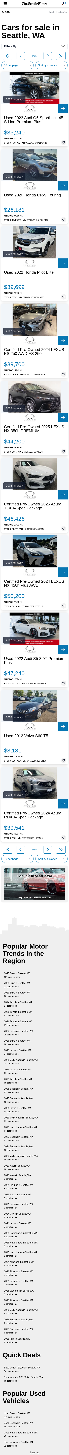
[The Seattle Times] (34, 4)
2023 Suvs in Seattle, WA (17, 994)
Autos (6, 12)
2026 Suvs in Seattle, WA (17, 1042)
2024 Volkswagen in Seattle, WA (21, 1158)
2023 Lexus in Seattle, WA (17, 1052)
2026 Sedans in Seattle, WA (18, 1206)
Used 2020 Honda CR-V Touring (32, 195)
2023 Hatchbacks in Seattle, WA (21, 1129)
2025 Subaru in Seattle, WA (18, 1100)
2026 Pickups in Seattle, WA (18, 1302)
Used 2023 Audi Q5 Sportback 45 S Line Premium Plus (33, 120)
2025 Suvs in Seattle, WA (17, 975)
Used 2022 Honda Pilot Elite (29, 272)
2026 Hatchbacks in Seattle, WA (21, 1254)
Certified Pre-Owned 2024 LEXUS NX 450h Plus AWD (34, 583)
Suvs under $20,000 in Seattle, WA (22, 1369)
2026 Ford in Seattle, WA (17, 1340)
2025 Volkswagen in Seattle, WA (21, 1062)
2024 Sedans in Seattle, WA (18, 1033)
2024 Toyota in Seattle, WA (18, 1004)
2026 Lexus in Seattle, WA (17, 1225)
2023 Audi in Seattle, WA (17, 1167)
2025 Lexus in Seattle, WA (17, 1110)
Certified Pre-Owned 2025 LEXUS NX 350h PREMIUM (34, 429)
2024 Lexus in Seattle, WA (17, 1071)
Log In (52, 11)
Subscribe (62, 11)
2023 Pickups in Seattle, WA (18, 1273)
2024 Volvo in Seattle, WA (17, 1215)
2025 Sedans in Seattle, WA (18, 1090)
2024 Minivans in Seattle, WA (19, 1264)
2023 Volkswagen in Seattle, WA (21, 1119)
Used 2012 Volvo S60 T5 (26, 736)
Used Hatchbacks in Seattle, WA (21, 1434)
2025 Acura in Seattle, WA (17, 1196)
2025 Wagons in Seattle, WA (19, 1292)
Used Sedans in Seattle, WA (18, 1425)
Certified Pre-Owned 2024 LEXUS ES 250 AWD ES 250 (34, 352)
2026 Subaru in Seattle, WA (18, 1321)
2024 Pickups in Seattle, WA (18, 1187)
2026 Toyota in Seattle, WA (18, 1023)
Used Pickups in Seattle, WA (18, 1444)
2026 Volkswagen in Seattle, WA (21, 1312)
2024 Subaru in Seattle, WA (18, 1148)
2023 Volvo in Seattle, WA (17, 1177)
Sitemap (34, 1452)
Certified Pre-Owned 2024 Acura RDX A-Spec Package (32, 815)
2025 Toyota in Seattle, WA (18, 1014)
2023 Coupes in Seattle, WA (18, 1331)
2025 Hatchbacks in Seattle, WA (21, 1244)
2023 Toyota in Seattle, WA (18, 1081)
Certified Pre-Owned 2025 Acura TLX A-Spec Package (32, 506)
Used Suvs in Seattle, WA (17, 1415)
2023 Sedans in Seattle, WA (18, 1139)
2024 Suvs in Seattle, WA (17, 985)
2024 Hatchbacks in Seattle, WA (21, 1235)
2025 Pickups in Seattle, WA (18, 1283)
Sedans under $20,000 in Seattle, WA (23, 1379)
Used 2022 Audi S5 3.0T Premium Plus (34, 661)
